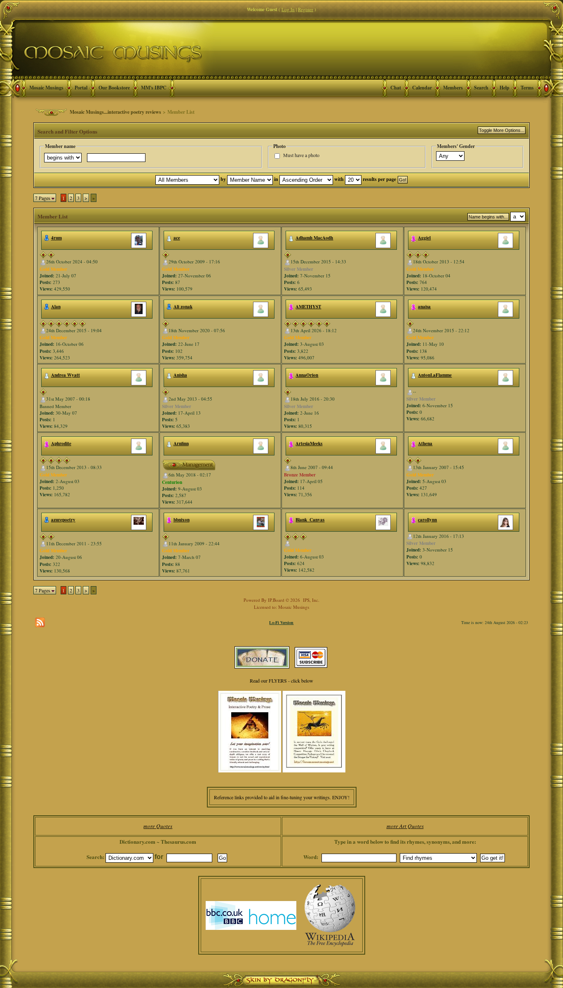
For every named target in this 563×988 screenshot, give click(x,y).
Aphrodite (61, 443)
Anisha (180, 375)
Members (453, 87)
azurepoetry (63, 519)
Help (504, 87)
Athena (425, 443)
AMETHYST (308, 306)
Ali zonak (183, 306)
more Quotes (157, 826)
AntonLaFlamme (435, 375)
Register (305, 9)
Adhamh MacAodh (314, 238)
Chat (395, 87)
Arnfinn (181, 443)
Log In (288, 9)
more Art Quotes (405, 826)
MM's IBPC (154, 87)
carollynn (427, 519)
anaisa (424, 306)
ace (177, 238)
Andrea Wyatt (65, 375)
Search (481, 87)
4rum (56, 238)
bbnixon (182, 519)
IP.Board (276, 600)
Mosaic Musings (46, 87)
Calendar (422, 87)
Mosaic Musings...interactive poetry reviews (115, 111)
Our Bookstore (114, 87)
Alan (56, 306)
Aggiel (424, 238)
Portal (81, 87)
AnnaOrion (307, 375)
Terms (527, 87)
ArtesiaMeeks (309, 443)
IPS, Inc (310, 600)
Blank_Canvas (310, 519)
